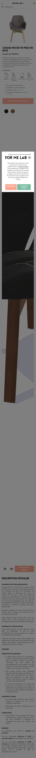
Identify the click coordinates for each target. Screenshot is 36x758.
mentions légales (23, 166)
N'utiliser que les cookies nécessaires (19, 154)
